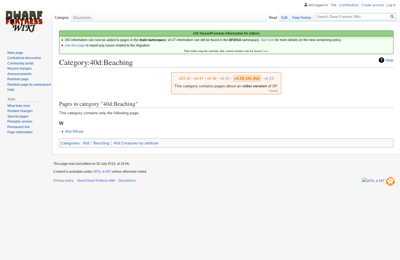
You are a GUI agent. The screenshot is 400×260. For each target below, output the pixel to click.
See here (267, 40)
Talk (334, 5)
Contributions (349, 5)
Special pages (18, 116)
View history (301, 18)
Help (389, 60)
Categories (70, 143)
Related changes (20, 111)
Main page (15, 53)
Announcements (19, 74)
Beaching (101, 143)
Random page (18, 79)
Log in (391, 5)
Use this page (75, 45)
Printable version (19, 121)
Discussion (82, 18)
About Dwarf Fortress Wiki (96, 180)
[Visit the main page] (24, 22)
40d (86, 143)
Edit (284, 18)
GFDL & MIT (102, 172)
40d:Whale (74, 131)
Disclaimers (127, 180)
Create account (372, 5)
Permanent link (18, 127)
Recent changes (19, 68)
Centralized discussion (24, 58)
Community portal (20, 63)
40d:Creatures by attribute (136, 143)
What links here (18, 106)
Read (273, 18)
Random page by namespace (29, 84)
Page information (20, 132)
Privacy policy (63, 180)
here (265, 50)
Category (62, 18)
